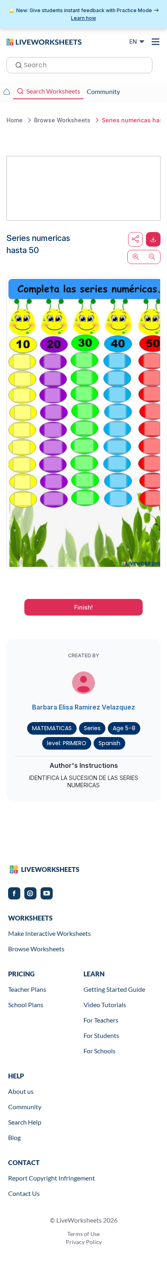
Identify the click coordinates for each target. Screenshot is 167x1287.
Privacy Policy (84, 1241)
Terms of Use (83, 1233)
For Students (101, 1035)
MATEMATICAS (52, 728)
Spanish (109, 743)
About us (21, 1091)
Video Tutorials (105, 1004)
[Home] (43, 41)
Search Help (24, 1122)
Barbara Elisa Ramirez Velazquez (83, 707)
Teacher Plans (27, 989)
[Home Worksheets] (6, 91)
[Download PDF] (153, 239)
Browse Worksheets (36, 948)
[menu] (156, 42)
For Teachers (101, 1020)
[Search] (16, 64)
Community (24, 1106)
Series (92, 728)
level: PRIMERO (66, 743)
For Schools (100, 1051)
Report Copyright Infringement (51, 1178)
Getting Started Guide (114, 989)
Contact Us (24, 1193)
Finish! (83, 607)
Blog (14, 1137)
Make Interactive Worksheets (49, 933)
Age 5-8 (124, 728)
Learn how (83, 18)
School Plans (25, 1004)
